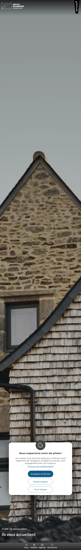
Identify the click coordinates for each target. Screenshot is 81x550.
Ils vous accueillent (18, 529)
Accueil (5, 529)
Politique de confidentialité (40, 466)
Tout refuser (40, 489)
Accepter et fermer (40, 474)
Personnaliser (40, 481)
